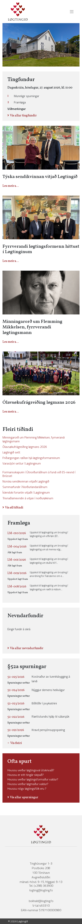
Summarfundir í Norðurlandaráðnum (24, 487)
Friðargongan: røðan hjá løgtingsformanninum (31, 458)
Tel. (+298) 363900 (41, 885)
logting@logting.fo (41, 890)
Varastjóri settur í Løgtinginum (21, 463)
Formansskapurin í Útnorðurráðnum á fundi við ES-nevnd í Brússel (38, 474)
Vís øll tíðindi (14, 508)
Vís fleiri (16, 743)
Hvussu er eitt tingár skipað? (25, 774)
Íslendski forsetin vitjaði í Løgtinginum (26, 492)
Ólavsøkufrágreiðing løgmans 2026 (24, 446)
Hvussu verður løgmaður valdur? (27, 784)
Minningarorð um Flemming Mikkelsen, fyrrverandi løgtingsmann (33, 439)
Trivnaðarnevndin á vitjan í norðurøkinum (27, 498)
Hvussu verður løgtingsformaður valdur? (32, 779)
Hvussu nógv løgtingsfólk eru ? (26, 788)
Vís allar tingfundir (23, 116)
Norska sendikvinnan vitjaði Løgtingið (25, 481)
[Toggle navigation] (70, 12)
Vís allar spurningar (24, 797)
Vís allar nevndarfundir (26, 648)
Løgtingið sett (11, 452)
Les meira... (10, 186)
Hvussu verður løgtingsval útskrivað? (30, 770)
